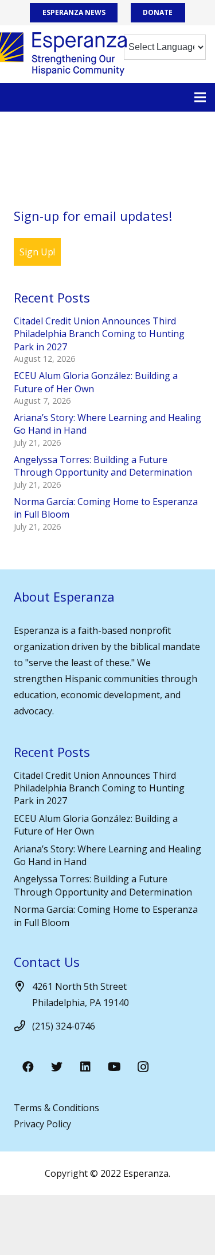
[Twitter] (56, 1067)
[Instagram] (142, 1067)
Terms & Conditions (56, 1107)
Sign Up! (37, 252)
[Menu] (200, 97)
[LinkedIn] (85, 1067)
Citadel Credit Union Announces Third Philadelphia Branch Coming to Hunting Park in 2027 (99, 334)
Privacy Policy (42, 1124)
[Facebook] (28, 1067)
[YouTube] (114, 1067)
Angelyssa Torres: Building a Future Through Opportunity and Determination (103, 466)
